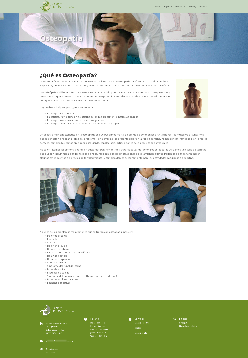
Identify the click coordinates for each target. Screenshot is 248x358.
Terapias (166, 6)
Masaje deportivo (142, 323)
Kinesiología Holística (188, 326)
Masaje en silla (141, 333)
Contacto (203, 6)
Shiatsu (138, 328)
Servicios (179, 6)
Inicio (157, 6)
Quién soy (192, 6)
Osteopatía (183, 323)
